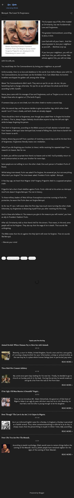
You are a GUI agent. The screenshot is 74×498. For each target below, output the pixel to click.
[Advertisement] (37, 322)
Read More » (67, 362)
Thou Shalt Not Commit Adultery (14, 368)
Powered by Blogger (37, 493)
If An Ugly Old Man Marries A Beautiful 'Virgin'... (20, 391)
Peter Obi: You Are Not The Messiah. (16, 437)
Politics (24, 258)
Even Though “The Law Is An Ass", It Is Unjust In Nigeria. (23, 414)
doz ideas (12, 4)
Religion (32, 258)
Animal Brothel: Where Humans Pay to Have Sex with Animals (25, 345)
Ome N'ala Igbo (13, 258)
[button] (71, 13)
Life (3, 258)
